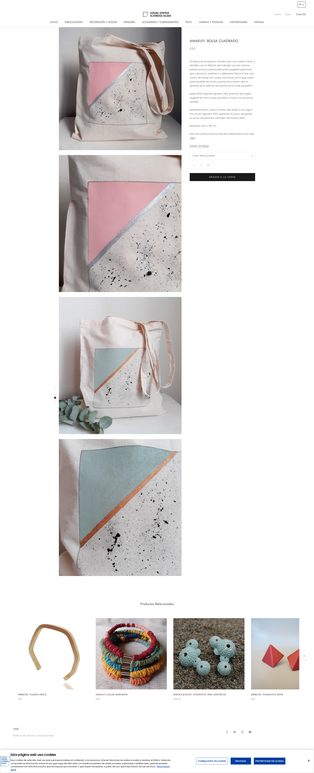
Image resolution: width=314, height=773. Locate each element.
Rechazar (241, 761)
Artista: (199, 146)
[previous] (10, 656)
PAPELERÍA (129, 22)
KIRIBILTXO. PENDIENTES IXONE (267, 694)
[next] (303, 656)
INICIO (54, 22)
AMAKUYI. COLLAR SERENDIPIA (112, 694)
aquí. (193, 138)
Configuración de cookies (212, 761)
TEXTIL (188, 22)
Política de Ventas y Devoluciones (33, 735)
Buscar (288, 14)
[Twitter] (234, 732)
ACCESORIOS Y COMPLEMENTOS (160, 22)
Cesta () (301, 14)
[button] (301, 4)
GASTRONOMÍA (238, 22)
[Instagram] (242, 732)
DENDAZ (259, 22)
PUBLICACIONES (74, 22)
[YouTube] (250, 732)
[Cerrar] (308, 760)
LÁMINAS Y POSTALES (211, 22)
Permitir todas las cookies (270, 761)
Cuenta (277, 14)
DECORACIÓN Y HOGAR (103, 22)
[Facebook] (227, 732)
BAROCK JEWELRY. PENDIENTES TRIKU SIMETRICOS (199, 694)
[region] (157, 761)
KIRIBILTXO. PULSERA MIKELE (32, 694)
